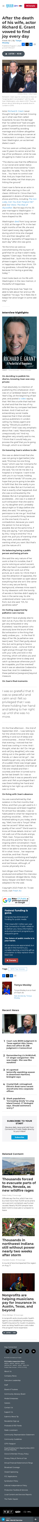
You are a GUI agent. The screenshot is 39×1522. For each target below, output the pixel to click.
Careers (7, 1403)
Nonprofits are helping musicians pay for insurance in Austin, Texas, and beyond (19, 1302)
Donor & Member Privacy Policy (16, 1454)
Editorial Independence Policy (15, 1485)
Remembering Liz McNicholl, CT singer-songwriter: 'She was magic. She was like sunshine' (21, 1059)
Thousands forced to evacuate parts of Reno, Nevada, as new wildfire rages (19, 1184)
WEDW (17, 1363)
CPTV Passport (10, 1444)
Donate (31, 6)
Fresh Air (17, 891)
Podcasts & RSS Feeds (13, 1426)
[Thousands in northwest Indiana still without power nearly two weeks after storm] (18, 1227)
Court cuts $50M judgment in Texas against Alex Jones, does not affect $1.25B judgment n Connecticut (21, 1044)
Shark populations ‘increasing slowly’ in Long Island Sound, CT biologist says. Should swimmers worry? (20, 1103)
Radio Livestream (11, 1430)
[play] (3, 1519)
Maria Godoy (7, 1195)
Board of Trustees (11, 1389)
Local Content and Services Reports (18, 1495)
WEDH (6, 1363)
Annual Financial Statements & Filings (18, 1463)
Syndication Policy (11, 1481)
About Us (7, 1371)
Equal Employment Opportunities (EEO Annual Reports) (19, 1449)
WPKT (20, 1365)
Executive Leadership (12, 1380)
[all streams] (36, 1519)
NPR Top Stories (18, 969)
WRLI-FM (26, 1365)
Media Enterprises (11, 1398)
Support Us (8, 1412)
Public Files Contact (10, 1367)
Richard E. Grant (16, 111)
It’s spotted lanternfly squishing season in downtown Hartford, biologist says (20, 1073)
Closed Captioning (11, 1472)
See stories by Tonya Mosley (23, 997)
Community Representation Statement (19, 1435)
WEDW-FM (8, 1365)
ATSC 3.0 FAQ (22, 1367)
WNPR (15, 1365)
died (16, 221)
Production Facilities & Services (16, 1490)
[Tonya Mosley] (7, 988)
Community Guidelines (13, 1439)
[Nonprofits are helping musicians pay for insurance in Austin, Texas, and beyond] (18, 1282)
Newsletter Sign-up (11, 1421)
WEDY (23, 1363)
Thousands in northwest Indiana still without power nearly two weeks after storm (18, 1247)
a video (23, 398)
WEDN (12, 1363)
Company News (10, 1376)
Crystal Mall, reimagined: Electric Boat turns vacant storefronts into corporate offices (19, 1087)
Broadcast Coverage (12, 1467)
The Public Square (11, 1499)
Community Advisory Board (14, 1394)
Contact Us (8, 1408)
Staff (6, 1385)
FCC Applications (10, 1476)
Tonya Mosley (22, 985)
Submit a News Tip (11, 1417)
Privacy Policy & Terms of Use (15, 1458)
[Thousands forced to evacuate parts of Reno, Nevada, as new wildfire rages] (18, 1166)
